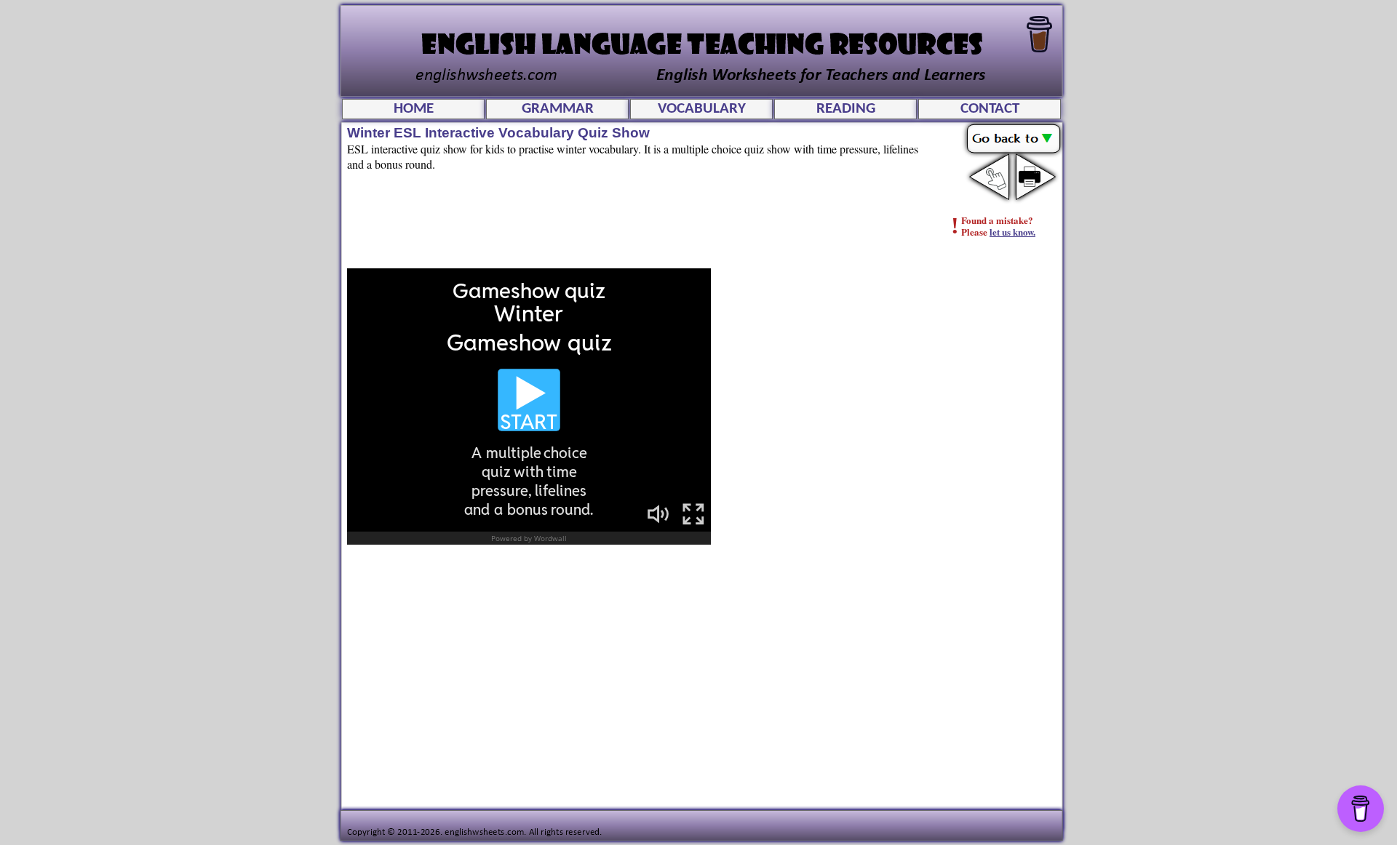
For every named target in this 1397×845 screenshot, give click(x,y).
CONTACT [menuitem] (989, 108)
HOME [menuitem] (414, 108)
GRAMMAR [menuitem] (558, 108)
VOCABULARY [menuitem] (702, 108)
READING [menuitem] (845, 108)
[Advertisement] (1001, 483)
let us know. (1012, 232)
